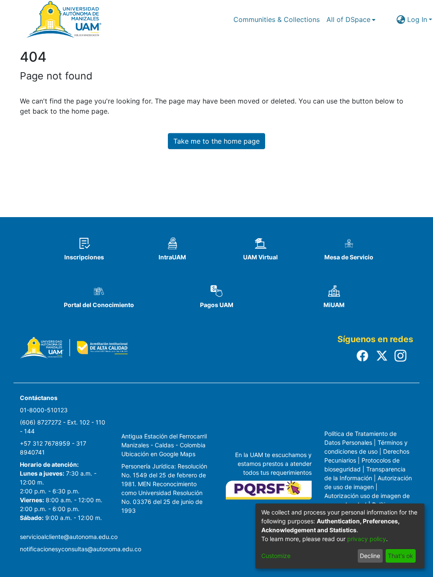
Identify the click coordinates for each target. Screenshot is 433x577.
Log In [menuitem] (417, 19)
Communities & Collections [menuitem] (276, 19)
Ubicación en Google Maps (158, 453)
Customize (275, 555)
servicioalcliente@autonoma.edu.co (69, 536)
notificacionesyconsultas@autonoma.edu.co (80, 549)
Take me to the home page (216, 141)
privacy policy (366, 538)
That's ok (400, 555)
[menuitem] (350, 19)
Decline (370, 555)
